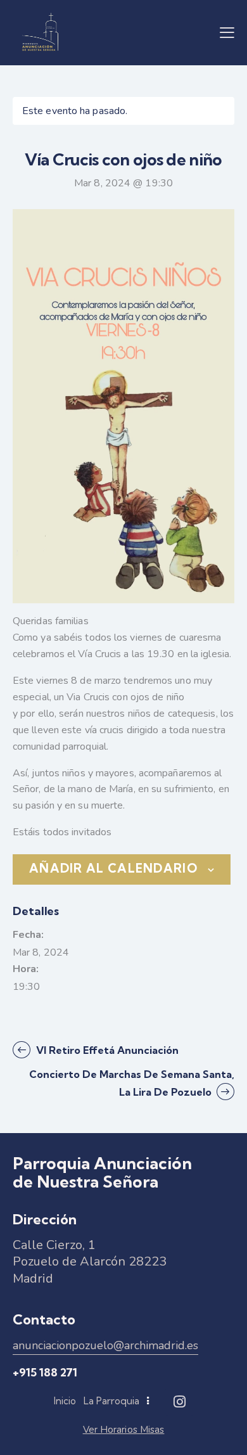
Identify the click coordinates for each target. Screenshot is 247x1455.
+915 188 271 (45, 1372)
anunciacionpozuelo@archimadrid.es (105, 1345)
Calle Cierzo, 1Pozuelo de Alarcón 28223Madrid (90, 1261)
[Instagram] (179, 1402)
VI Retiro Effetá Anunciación (106, 1050)
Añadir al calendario (113, 868)
